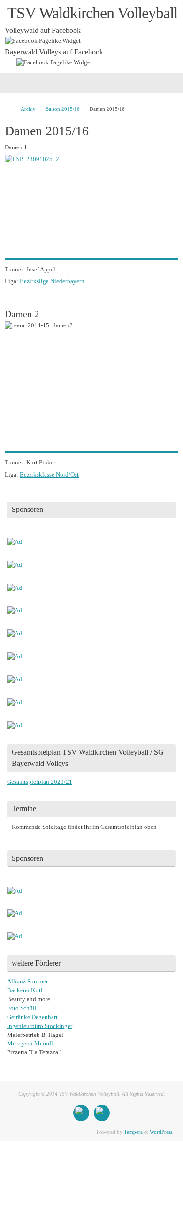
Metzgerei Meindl (30, 1043)
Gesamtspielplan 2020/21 (39, 782)
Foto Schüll (22, 1008)
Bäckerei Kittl (25, 990)
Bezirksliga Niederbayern (52, 281)
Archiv (28, 109)
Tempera (133, 1132)
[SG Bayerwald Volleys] (102, 1113)
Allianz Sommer (27, 981)
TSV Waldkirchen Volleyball (92, 13)
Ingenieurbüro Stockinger (39, 1026)
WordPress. (162, 1132)
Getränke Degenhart (32, 1017)
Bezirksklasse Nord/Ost (49, 475)
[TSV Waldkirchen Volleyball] (81, 1113)
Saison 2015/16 (63, 109)
